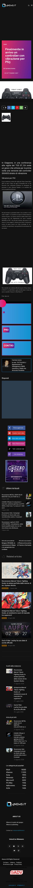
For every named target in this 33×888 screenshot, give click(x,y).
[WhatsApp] (21, 107)
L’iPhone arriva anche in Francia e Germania (24, 544)
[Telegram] (14, 846)
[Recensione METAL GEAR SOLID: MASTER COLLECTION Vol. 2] (28, 496)
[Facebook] (9, 107)
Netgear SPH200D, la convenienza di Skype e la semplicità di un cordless (9, 546)
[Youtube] (14, 850)
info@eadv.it (20, 885)
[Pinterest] (17, 107)
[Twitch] (18, 850)
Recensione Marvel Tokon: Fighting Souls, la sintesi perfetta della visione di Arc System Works (16, 583)
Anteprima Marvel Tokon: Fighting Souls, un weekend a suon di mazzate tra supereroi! (16, 613)
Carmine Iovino (10, 68)
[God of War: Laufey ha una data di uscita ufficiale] (16, 630)
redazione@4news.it (18, 830)
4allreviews (5, 588)
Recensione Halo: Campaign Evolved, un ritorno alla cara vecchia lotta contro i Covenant (12, 515)
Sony (5, 44)
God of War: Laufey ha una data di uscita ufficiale (14, 641)
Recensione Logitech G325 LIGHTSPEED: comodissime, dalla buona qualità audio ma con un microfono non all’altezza (12, 525)
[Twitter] (13, 107)
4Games (4, 618)
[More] (25, 107)
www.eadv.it (12, 885)
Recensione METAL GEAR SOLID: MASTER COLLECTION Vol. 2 (12, 496)
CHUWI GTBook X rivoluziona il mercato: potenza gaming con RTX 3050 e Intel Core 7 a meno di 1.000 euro (13, 505)
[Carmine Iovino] (6, 365)
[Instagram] (22, 846)
